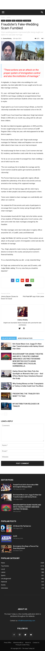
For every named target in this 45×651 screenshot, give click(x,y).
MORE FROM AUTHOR (25, 338)
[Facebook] (14, 635)
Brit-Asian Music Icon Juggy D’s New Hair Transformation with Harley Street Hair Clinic (28, 346)
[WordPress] (24, 328)
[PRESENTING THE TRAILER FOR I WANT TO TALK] (6, 396)
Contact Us (36, 642)
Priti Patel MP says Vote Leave (33, 296)
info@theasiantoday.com (26, 621)
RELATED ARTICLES (8, 338)
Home (3, 17)
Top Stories (19, 20)
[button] (42, 12)
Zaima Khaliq (7, 38)
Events (3, 585)
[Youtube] (31, 635)
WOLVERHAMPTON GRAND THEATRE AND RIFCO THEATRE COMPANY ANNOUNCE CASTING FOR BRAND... (27, 507)
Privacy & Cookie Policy (22, 645)
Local (3, 569)
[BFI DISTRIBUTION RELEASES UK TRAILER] (6, 406)
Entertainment (5, 399)
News (13, 20)
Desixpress (5, 359)
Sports (3, 575)
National (8, 20)
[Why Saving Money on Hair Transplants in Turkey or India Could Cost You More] (6, 386)
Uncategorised (27, 20)
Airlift (15, 536)
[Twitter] (20, 328)
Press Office (7, 642)
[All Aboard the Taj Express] (6, 528)
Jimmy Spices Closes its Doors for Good (9, 298)
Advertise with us (18, 642)
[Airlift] (6, 538)
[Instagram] (20, 635)
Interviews (4, 588)
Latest (8, 17)
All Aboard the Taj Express (22, 526)
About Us (28, 642)
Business (4, 376)
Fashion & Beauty (4, 348)
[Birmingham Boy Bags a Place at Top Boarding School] (6, 548)
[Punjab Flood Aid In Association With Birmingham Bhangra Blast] (6, 487)
